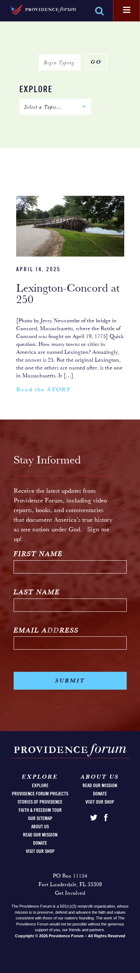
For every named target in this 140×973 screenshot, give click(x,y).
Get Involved (70, 893)
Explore (35, 89)
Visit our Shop (40, 851)
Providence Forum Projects (40, 793)
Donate (40, 843)
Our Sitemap (40, 818)
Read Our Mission (40, 835)
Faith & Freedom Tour (40, 810)
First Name (38, 554)
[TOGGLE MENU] (126, 10)
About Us (40, 826)
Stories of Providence (40, 802)
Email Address (46, 630)
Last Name (37, 592)
